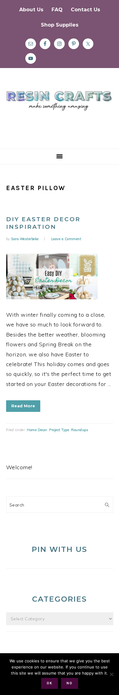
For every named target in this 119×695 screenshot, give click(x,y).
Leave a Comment (66, 239)
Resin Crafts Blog (59, 113)
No (70, 683)
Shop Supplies (59, 25)
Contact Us (85, 10)
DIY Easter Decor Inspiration (43, 223)
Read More (23, 405)
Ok (49, 683)
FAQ (57, 10)
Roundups (79, 430)
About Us (31, 10)
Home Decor (37, 430)
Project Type (59, 430)
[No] (111, 674)
